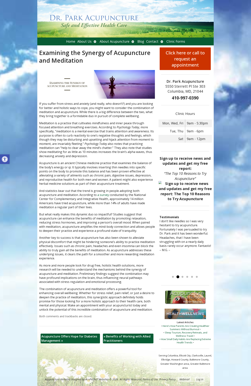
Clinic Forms (175, 41)
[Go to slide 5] (192, 277)
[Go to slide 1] (173, 277)
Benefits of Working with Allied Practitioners (127, 338)
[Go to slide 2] (178, 277)
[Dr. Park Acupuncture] (125, 18)
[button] (5, 159)
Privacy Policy (167, 379)
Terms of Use (150, 379)
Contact (152, 41)
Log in (199, 379)
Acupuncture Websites (57, 379)
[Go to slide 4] (187, 277)
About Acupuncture (114, 41)
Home (70, 41)
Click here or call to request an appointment (185, 59)
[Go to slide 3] (182, 277)
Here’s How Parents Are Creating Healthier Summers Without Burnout (186, 327)
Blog (140, 41)
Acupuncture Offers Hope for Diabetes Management (69, 338)
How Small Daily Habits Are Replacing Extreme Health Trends (186, 340)
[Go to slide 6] (197, 277)
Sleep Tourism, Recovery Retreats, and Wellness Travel (186, 334)
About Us (84, 41)
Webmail (184, 379)
